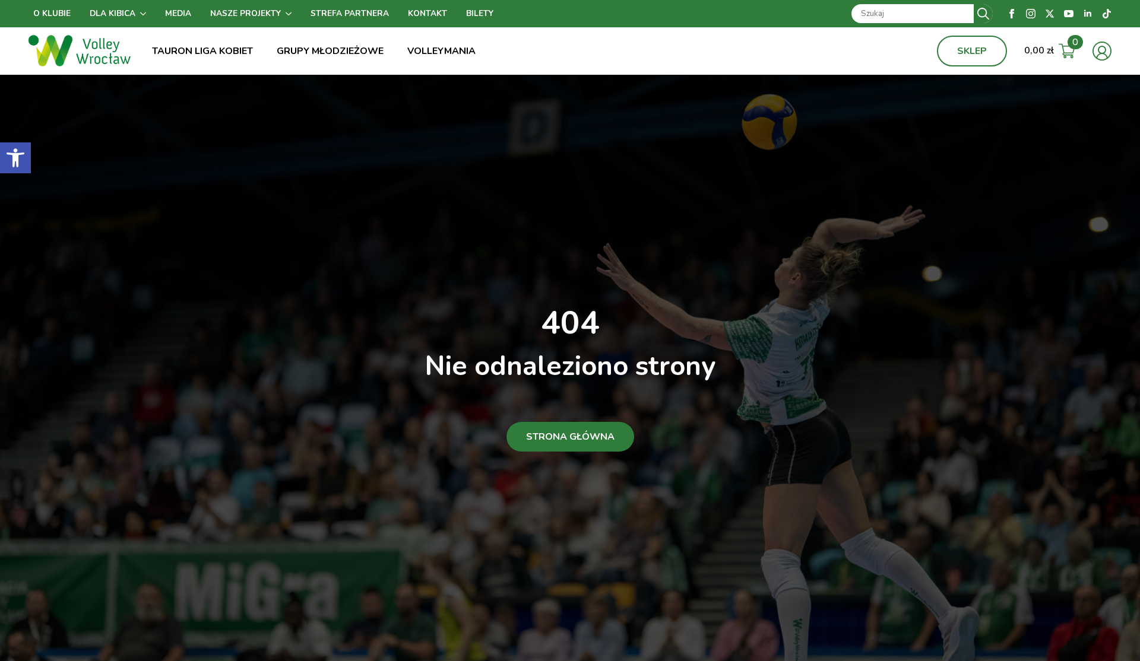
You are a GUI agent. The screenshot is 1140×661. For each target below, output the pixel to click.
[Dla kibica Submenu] (145, 13)
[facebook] (1011, 13)
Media (178, 13)
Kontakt (427, 13)
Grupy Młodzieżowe (330, 51)
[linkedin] (1087, 13)
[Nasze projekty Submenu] (291, 13)
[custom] (1106, 13)
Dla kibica (112, 13)
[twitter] (1049, 13)
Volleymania (441, 51)
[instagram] (1030, 13)
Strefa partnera (350, 13)
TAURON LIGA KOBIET (202, 51)
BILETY (479, 13)
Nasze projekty (245, 13)
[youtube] (1068, 13)
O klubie (52, 13)
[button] (15, 157)
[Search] (983, 13)
